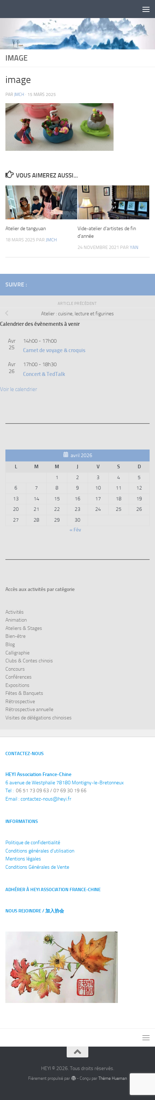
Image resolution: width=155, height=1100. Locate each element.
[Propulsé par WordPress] (73, 1078)
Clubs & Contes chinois (29, 661)
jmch (19, 94)
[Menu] (146, 9)
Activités (14, 612)
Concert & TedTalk (44, 374)
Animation (16, 620)
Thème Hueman (112, 1078)
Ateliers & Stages (23, 628)
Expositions (17, 685)
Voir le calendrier (18, 389)
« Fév (75, 530)
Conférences (18, 677)
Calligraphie (17, 653)
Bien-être (15, 636)
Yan (134, 247)
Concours (15, 669)
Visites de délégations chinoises (38, 718)
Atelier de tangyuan (25, 228)
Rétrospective (20, 701)
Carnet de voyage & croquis (54, 350)
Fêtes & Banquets (24, 693)
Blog (10, 644)
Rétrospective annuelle (29, 709)
